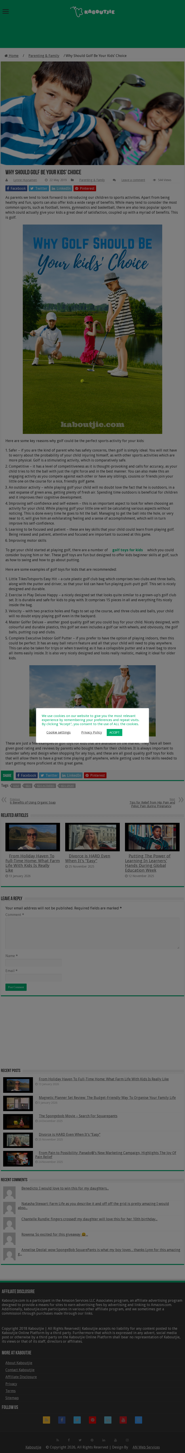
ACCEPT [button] (114, 732)
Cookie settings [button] (58, 732)
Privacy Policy (91, 732)
